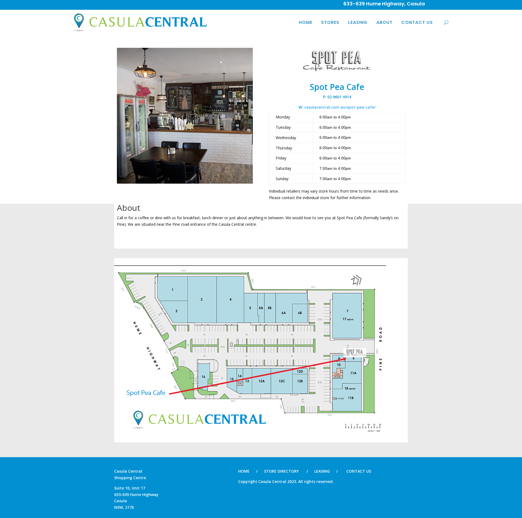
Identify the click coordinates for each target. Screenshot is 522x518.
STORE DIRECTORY (281, 471)
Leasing (358, 22)
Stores (330, 22)
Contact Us (417, 22)
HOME (305, 22)
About (384, 22)
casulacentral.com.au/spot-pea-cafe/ (339, 107)
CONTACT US (358, 471)
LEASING (322, 471)
